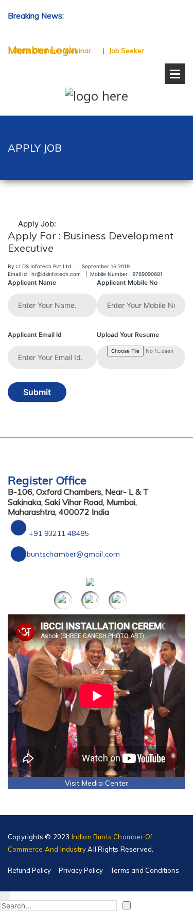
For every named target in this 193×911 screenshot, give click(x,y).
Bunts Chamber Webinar (52, 50)
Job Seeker (126, 50)
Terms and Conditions (145, 870)
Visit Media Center (97, 783)
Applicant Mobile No (127, 282)
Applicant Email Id (35, 334)
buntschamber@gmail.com (73, 554)
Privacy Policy (81, 870)
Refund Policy (29, 870)
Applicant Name (32, 282)
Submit (37, 392)
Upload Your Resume (128, 334)
